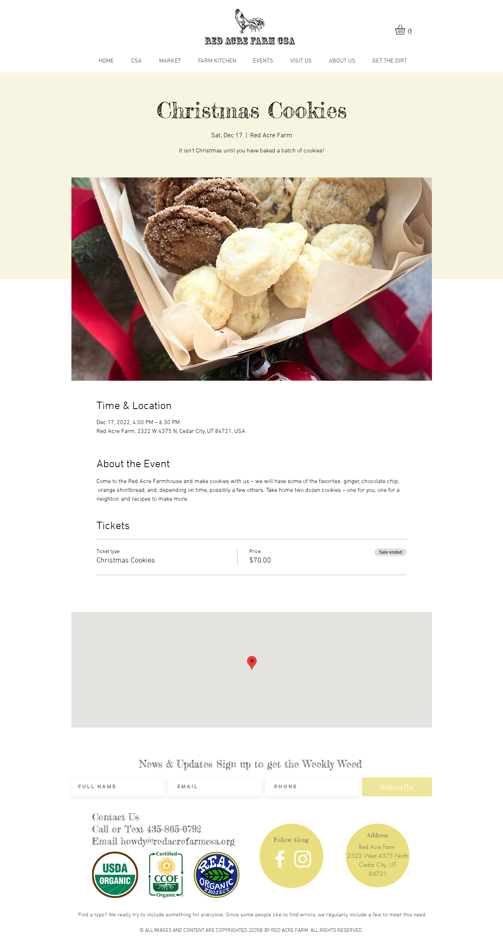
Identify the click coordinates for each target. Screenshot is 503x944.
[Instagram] (302, 859)
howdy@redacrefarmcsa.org (178, 841)
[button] (406, 30)
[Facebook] (279, 859)
